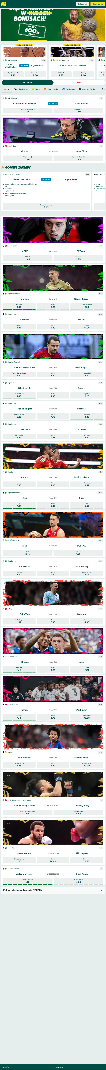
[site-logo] (3, 4)
